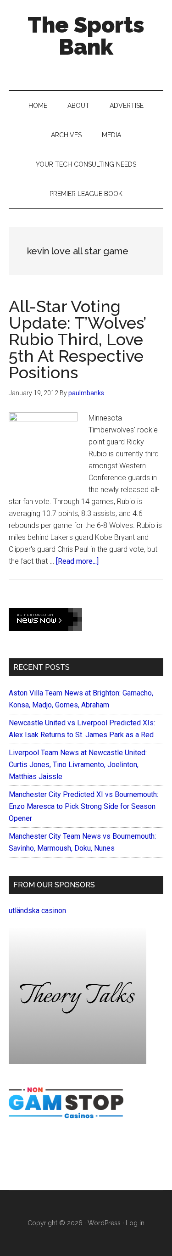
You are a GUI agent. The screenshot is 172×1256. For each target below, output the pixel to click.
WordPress (104, 1223)
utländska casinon (37, 910)
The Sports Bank (86, 36)
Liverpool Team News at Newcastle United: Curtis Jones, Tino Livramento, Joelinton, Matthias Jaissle (78, 764)
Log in (135, 1223)
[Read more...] (77, 561)
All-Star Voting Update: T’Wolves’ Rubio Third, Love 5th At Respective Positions (77, 339)
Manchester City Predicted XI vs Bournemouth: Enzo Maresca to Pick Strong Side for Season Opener (83, 806)
